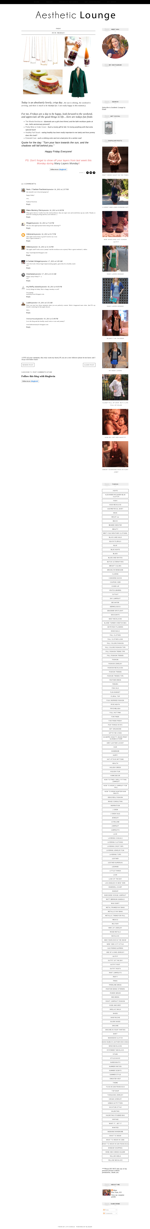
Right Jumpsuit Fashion (115, 1001)
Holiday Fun (115, 771)
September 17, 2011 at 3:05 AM (51, 261)
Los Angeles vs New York (115, 883)
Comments (108, 1213)
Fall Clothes (115, 635)
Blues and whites (115, 557)
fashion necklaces (115, 668)
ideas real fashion (115, 797)
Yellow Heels (115, 1156)
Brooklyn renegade (115, 570)
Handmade (115, 751)
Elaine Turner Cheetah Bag (115, 623)
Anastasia (30, 274)
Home (37, 2)
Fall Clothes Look (115, 639)
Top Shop (115, 1091)
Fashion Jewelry (115, 663)
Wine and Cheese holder (115, 1152)
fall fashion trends (115, 655)
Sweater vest (115, 1078)
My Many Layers (115, 370)
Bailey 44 (115, 517)
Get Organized (93, 2)
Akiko (28, 247)
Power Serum (115, 993)
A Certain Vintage (33, 261)
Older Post (89, 365)
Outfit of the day (115, 960)
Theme (115, 1082)
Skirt (115, 1034)
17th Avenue (70, 1226)
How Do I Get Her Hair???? (115, 437)
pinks (115, 981)
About (49, 2)
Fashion (115, 659)
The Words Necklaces (34, 121)
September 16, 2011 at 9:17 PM (45, 234)
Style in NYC (115, 1058)
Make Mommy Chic (34, 210)
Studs (115, 1054)
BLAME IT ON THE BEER (115, 338)
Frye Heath (115, 704)
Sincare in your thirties (115, 1029)
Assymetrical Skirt (115, 509)
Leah (28, 303)
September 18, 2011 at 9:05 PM (51, 287)
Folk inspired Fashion (115, 700)
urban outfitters (115, 1103)
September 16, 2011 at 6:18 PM (53, 210)
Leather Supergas (115, 862)
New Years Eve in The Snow (115, 940)
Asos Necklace (115, 504)
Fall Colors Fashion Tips (115, 647)
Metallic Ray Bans (115, 911)
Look (115, 875)
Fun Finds (115, 716)
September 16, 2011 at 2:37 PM (58, 189)
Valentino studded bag (115, 1115)
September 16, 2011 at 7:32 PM (43, 223)
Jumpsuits (115, 830)
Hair (115, 747)
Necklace (115, 936)
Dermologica (115, 606)
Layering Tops (115, 854)
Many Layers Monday (66, 163)
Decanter (115, 602)
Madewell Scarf (115, 887)
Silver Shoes (115, 1021)
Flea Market (115, 692)
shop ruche (115, 1017)
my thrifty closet (33, 287)
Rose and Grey (115, 1005)
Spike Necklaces (115, 1046)
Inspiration (115, 805)
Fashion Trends (115, 672)
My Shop (111, 2)
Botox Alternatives (115, 562)
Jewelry (115, 818)
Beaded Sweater (115, 525)
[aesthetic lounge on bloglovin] (58, 170)
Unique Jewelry (115, 1099)
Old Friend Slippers (115, 948)
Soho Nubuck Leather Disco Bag (115, 1042)
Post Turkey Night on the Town (115, 175)
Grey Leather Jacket (115, 743)
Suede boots (115, 1062)
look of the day (115, 879)
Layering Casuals (115, 838)
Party (115, 976)
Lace (115, 834)
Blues (115, 553)
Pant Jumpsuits (115, 972)
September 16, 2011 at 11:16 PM (42, 247)
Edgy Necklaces (115, 619)
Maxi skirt (115, 903)
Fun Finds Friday (115, 721)
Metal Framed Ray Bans (115, 907)
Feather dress (115, 680)
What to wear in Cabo (115, 1140)
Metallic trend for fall (115, 915)
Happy (115, 755)
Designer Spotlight (115, 610)
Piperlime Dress (115, 985)
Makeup (115, 891)
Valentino (115, 1111)
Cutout (115, 594)
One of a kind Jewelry (115, 952)
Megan (29, 223)
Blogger (89, 1226)
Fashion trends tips (115, 676)
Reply (28, 204)
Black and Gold (115, 537)
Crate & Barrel (115, 590)
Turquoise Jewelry (115, 1095)
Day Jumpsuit (115, 598)
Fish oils (115, 688)
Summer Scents (115, 1070)
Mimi (115, 1190)
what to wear (115, 1135)
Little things (115, 871)
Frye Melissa (115, 708)
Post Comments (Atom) (42, 372)
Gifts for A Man (115, 733)
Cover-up (115, 586)
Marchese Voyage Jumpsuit (115, 895)
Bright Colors (115, 566)
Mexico (115, 919)
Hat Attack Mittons (115, 759)
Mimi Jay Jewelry (115, 928)
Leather (115, 858)
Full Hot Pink (115, 712)
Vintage (115, 1119)
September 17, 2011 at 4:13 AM (45, 274)
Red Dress (115, 997)
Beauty (115, 529)
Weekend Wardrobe (115, 1131)
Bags (115, 513)
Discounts (115, 615)
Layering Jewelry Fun (115, 850)
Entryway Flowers (115, 627)
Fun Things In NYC (115, 725)
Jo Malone (115, 822)
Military (115, 924)
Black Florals (115, 541)
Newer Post (28, 365)
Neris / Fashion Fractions (36, 189)
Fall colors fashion (115, 643)
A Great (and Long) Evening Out (115, 207)
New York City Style (115, 944)
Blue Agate (115, 549)
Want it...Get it (115, 1123)
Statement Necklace (115, 1050)
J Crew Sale (115, 813)
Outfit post (115, 964)
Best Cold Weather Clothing (115, 533)
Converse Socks (115, 578)
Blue (115, 545)
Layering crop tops (115, 846)
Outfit (115, 956)
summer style (115, 1074)
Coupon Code (115, 582)
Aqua (115, 500)
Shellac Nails (115, 1009)
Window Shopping (115, 1148)
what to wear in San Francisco (115, 1144)
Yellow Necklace (115, 1160)
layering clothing (115, 842)
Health (115, 763)
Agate (115, 490)
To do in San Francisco (115, 1087)
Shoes (115, 1013)
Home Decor (115, 775)
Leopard (115, 866)
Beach (115, 521)
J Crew (115, 809)
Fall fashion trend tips (115, 651)
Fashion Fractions (31, 201)
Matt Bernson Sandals (115, 899)
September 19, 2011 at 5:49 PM (47, 319)
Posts (107, 1210)
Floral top (115, 696)
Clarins (115, 574)
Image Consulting (115, 801)
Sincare (115, 1025)
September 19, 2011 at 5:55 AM (41, 303)
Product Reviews (68, 2)
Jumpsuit (115, 826)
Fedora (115, 684)
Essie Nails (115, 631)
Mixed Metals (115, 932)
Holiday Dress (115, 767)
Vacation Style (115, 1107)
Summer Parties (115, 1066)
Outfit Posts (115, 968)
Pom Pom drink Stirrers (115, 989)
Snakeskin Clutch (115, 1038)
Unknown (30, 234)
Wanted (115, 1127)
